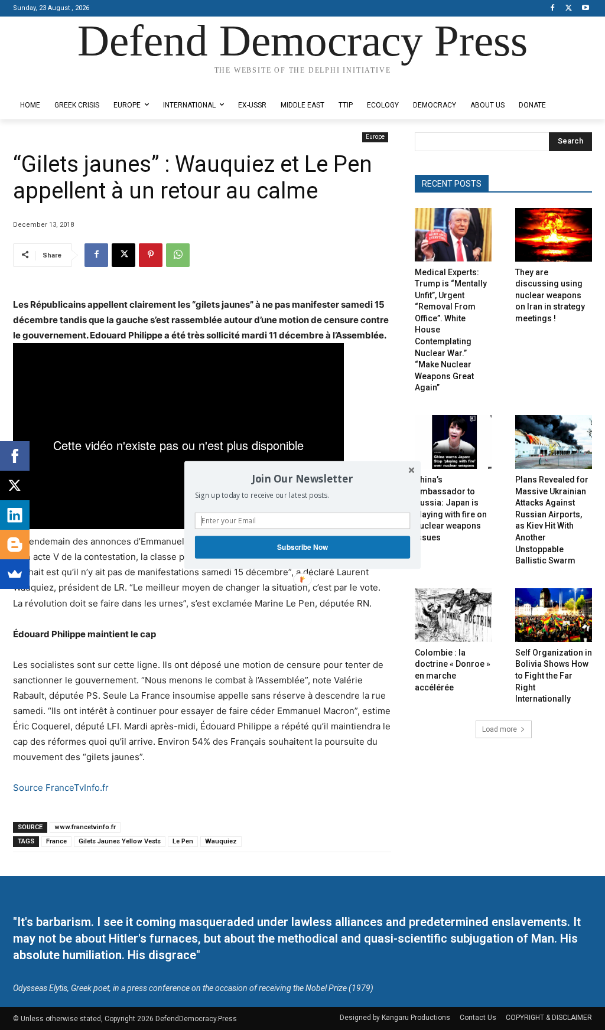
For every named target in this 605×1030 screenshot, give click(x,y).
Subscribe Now (302, 547)
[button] (302, 478)
